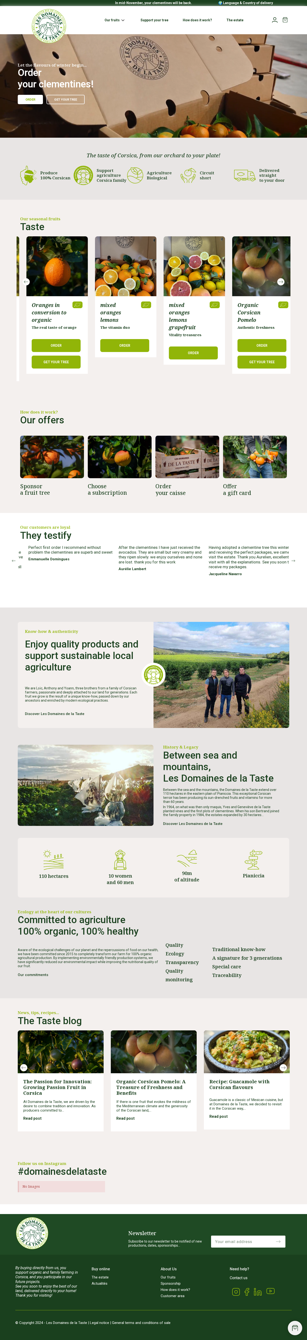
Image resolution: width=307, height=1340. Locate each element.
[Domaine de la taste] (49, 26)
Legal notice (99, 1323)
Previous (26, 281)
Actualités (99, 1283)
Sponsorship (171, 1283)
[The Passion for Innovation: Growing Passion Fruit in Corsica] (61, 1051)
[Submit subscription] (278, 1241)
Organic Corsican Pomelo (174, 312)
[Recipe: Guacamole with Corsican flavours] (247, 1051)
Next (280, 281)
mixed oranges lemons (35, 312)
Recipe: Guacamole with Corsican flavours (239, 1084)
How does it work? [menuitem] (197, 20)
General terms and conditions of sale (141, 1323)
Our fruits (168, 1277)
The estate (100, 1277)
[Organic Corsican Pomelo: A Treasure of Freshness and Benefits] (154, 1051)
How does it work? (175, 1290)
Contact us (239, 1278)
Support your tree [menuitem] (154, 20)
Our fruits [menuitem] (112, 20)
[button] (123, 20)
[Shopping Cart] (295, 1328)
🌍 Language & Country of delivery (245, 3)
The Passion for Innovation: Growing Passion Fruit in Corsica (57, 1087)
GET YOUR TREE (187, 362)
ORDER (49, 345)
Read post (32, 1118)
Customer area (172, 1296)
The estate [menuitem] (234, 20)
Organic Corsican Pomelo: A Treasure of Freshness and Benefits (151, 1087)
